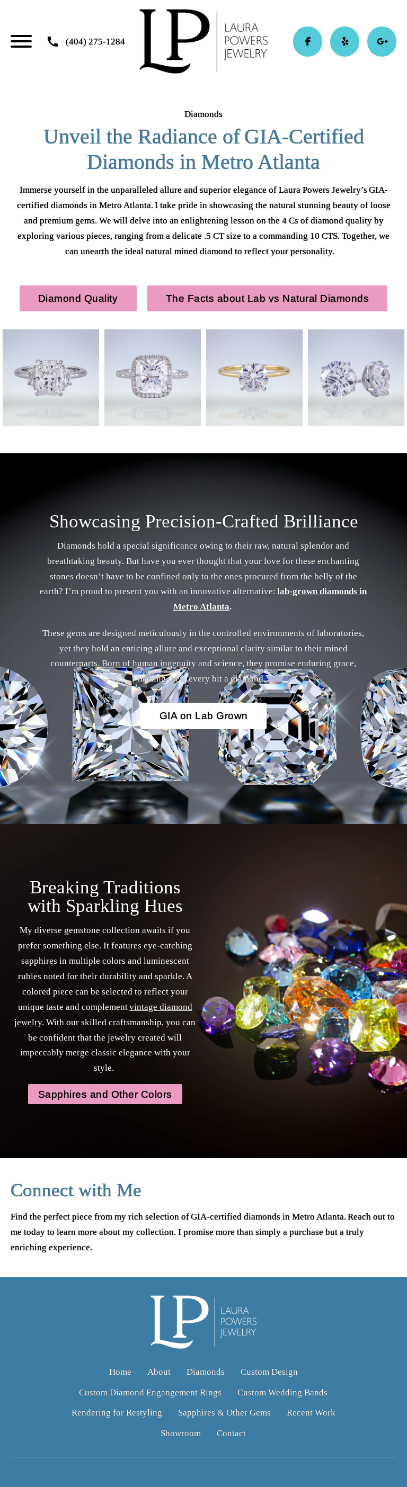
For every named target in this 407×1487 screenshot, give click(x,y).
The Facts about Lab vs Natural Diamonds (267, 298)
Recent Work (311, 1413)
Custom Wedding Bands (282, 1392)
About (159, 1372)
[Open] (21, 41)
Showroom (181, 1433)
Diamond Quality (78, 298)
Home (120, 1372)
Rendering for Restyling (117, 1413)
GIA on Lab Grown (204, 715)
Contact (231, 1433)
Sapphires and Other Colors (105, 1094)
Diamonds (206, 1372)
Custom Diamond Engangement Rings (150, 1392)
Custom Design (269, 1372)
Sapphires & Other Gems (224, 1413)
